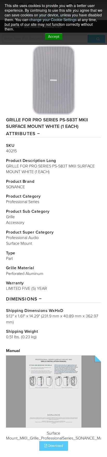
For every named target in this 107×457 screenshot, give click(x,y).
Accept (53, 36)
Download (55, 446)
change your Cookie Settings (53, 19)
